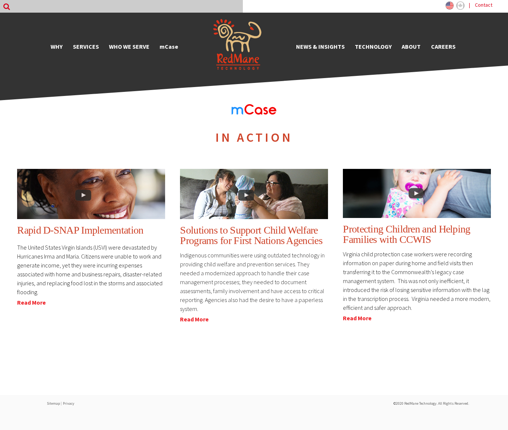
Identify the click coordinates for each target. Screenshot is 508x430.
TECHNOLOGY (373, 46)
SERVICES (86, 46)
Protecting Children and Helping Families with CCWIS (406, 234)
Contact (483, 4)
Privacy (68, 403)
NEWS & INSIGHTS (320, 46)
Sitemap (53, 403)
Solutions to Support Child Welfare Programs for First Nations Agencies (251, 235)
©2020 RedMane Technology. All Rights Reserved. (431, 403)
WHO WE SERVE (129, 46)
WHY (56, 46)
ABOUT (411, 46)
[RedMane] (237, 46)
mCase (169, 46)
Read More (31, 302)
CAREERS (443, 46)
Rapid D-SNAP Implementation (80, 230)
